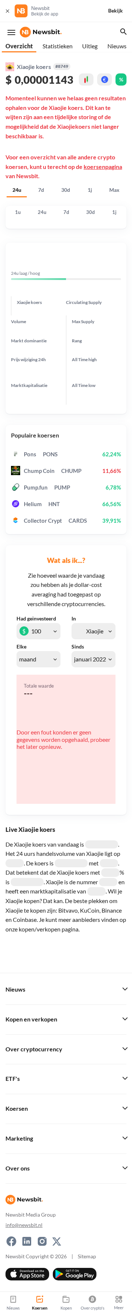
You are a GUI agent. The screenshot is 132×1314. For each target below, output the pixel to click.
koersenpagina (103, 166)
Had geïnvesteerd (36, 619)
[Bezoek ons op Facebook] (11, 1241)
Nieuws (116, 45)
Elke (21, 647)
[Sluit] (7, 11)
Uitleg (90, 45)
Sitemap (87, 1256)
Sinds (78, 647)
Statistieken (58, 45)
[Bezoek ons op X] (57, 1241)
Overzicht (19, 45)
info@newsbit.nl (24, 1225)
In (74, 619)
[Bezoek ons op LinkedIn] (27, 1241)
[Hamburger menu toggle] (11, 32)
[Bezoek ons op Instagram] (42, 1241)
